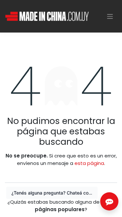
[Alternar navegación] (110, 16)
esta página (89, 163)
